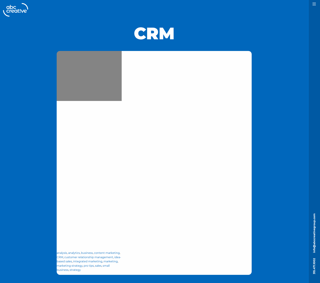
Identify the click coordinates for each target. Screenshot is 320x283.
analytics (74, 253)
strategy (75, 270)
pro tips (89, 265)
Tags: (89, 225)
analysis (62, 253)
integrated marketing (87, 261)
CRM (60, 257)
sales (98, 265)
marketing (111, 261)
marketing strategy (69, 265)
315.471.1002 (314, 266)
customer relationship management (88, 257)
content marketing (107, 253)
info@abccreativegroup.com (314, 233)
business (87, 253)
